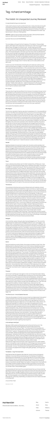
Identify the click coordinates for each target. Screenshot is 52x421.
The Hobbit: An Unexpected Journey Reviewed (26, 19)
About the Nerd (29, 2)
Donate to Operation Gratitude (42, 2)
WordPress (47, 417)
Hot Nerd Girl (8, 402)
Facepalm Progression (34, 4)
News (23, 2)
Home (19, 2)
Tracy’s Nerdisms (45, 4)
